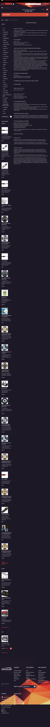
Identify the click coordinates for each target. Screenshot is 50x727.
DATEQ (4, 60)
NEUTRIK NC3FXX (5, 170)
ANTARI (4, 40)
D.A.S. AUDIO (5, 56)
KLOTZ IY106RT (4, 479)
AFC (4, 30)
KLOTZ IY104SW (4, 261)
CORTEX (5, 54)
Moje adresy (40, 675)
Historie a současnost (30, 672)
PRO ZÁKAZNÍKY (42, 667)
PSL (4, 111)
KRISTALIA (5, 84)
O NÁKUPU (16, 667)
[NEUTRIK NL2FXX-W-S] (5, 510)
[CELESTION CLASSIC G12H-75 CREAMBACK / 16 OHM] (5, 492)
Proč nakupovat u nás (42, 680)
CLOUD (4, 50)
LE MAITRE (5, 86)
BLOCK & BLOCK (6, 44)
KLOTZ (4, 82)
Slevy (3, 631)
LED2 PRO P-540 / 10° (5, 643)
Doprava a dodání (17, 672)
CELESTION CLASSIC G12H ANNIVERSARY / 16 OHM (6, 334)
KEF (4, 80)
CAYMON (5, 46)
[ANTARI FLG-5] (5, 293)
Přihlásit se (44, 3)
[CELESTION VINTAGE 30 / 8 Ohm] (5, 365)
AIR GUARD (5, 32)
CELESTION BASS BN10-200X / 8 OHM (6, 278)
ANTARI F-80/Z (4, 388)
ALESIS (4, 36)
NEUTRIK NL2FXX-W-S (6, 514)
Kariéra (27, 677)
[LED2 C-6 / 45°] (5, 613)
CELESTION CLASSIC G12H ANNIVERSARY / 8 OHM (6, 462)
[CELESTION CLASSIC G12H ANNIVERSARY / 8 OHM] (5, 456)
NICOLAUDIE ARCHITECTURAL (5, 105)
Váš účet (43, 9)
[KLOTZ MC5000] (5, 184)
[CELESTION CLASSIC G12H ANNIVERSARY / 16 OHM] (5, 329)
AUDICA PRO (5, 42)
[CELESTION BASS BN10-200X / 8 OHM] (5, 273)
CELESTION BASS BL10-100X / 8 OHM (6, 406)
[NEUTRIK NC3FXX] (5, 165)
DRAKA (4, 64)
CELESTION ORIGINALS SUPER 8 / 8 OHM (6, 243)
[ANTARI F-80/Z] (5, 384)
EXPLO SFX (5, 70)
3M (3, 28)
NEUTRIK (5, 100)
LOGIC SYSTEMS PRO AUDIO (6, 95)
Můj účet (39, 670)
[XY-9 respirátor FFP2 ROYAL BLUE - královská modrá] (5, 528)
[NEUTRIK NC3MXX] (5, 147)
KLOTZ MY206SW (5, 134)
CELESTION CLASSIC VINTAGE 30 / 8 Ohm (5, 371)
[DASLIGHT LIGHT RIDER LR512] (5, 593)
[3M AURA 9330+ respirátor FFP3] (5, 201)
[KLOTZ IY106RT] (5, 475)
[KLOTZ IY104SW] (5, 256)
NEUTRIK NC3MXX (5, 151)
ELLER (4, 68)
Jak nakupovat (41, 678)
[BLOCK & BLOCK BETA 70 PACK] (5, 575)
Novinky (3, 568)
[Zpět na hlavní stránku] (2, 20)
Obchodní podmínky (17, 670)
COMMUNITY (5, 52)
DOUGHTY (5, 62)
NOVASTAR (5, 107)
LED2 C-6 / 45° (4, 617)
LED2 (4, 88)
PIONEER (5, 109)
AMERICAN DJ (6, 38)
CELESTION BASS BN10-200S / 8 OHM (6, 224)
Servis (15, 680)
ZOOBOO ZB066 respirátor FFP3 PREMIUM (6, 316)
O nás (27, 670)
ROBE (4, 113)
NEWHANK (5, 102)
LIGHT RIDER (5, 92)
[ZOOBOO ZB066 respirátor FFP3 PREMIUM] (5, 311)
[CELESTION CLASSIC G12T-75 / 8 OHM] (5, 347)
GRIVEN (4, 76)
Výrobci (3, 24)
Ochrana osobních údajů (42, 682)
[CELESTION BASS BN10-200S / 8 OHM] (5, 219)
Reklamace (16, 677)
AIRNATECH (5, 34)
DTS (4, 66)
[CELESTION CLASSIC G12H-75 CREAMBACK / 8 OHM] (5, 546)
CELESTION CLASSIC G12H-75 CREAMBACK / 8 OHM (6, 551)
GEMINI (4, 74)
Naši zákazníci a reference (31, 678)
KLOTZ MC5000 (4, 188)
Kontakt (27, 682)
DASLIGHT (5, 58)
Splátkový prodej (17, 675)
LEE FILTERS (5, 90)
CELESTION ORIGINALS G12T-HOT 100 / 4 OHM (6, 425)
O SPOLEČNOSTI (30, 667)
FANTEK (4, 72)
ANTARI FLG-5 (4, 297)
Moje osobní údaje (41, 677)
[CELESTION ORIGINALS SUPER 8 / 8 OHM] (5, 238)
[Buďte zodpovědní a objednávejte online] (25, 1)
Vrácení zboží (16, 678)
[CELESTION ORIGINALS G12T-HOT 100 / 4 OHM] (5, 420)
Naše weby (28, 680)
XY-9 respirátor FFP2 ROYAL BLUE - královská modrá (7, 533)
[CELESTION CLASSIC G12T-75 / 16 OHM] (5, 438)
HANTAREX (5, 78)
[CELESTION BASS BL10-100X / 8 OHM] (5, 401)
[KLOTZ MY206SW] (5, 130)
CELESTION (5, 48)
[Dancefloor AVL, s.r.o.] (6, 8)
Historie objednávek (42, 672)
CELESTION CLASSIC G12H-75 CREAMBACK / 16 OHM (6, 497)
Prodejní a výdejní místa (30, 675)
